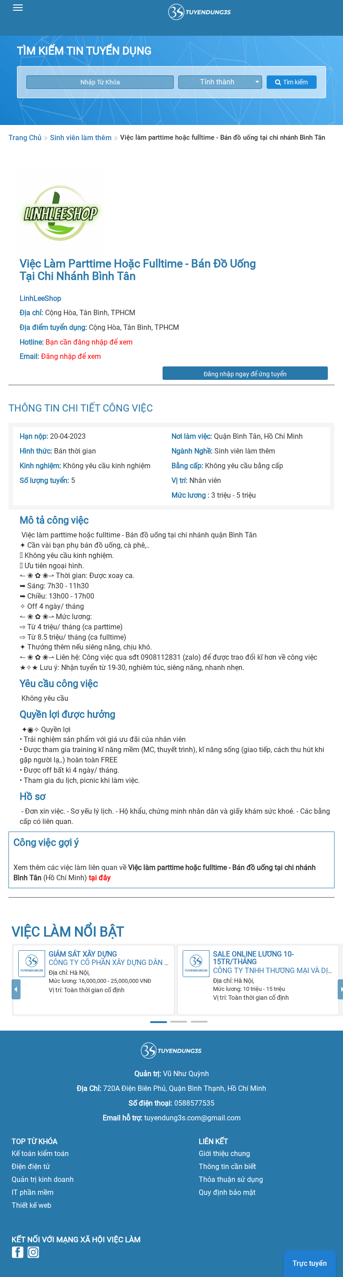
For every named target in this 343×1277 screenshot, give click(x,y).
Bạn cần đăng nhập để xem (89, 342)
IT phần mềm (33, 1192)
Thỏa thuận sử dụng (231, 1179)
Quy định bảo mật (227, 1192)
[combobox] (220, 82)
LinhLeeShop (40, 298)
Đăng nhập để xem (71, 356)
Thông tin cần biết (227, 1166)
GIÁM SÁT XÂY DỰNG (83, 954)
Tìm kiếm (295, 82)
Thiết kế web (31, 1205)
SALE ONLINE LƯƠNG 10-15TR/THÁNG (253, 958)
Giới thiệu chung (224, 1153)
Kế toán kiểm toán (40, 1153)
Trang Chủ (25, 137)
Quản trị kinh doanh (43, 1179)
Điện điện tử (31, 1166)
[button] (16, 1003)
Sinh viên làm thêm (81, 137)
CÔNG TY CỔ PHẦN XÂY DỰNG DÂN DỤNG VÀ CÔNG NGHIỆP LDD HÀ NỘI (165, 962)
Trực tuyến (310, 1263)
